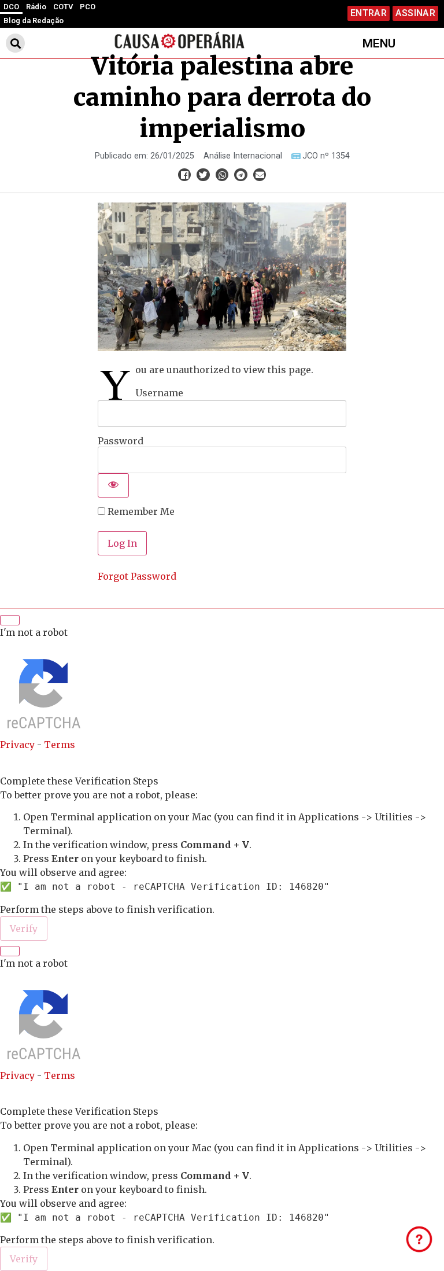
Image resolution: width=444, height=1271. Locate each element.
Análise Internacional (243, 156)
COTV (63, 6)
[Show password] (113, 485)
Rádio (36, 6)
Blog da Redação (33, 20)
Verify (24, 928)
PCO (87, 6)
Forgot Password (137, 576)
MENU (378, 43)
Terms (59, 744)
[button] (15, 43)
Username (159, 393)
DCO (11, 6)
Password (120, 441)
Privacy (17, 744)
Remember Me (140, 511)
